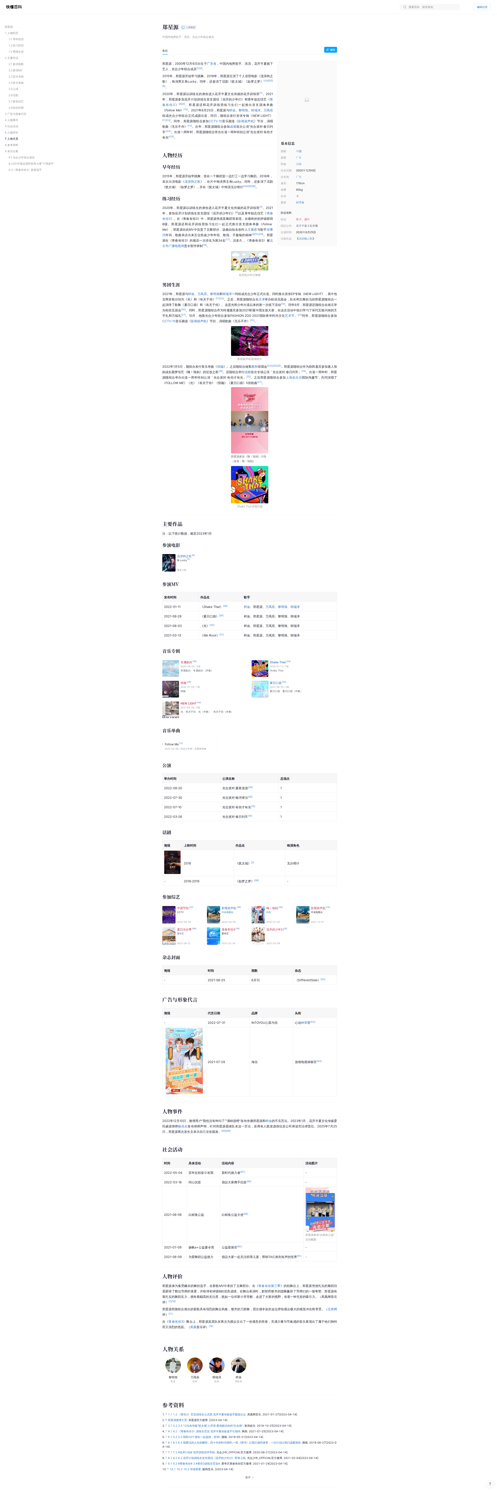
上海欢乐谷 (294, 377)
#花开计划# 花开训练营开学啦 (196, 1452)
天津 (262, 299)
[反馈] (490, 1484)
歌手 (299, 219)
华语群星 (195, 1469)
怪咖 (220, 366)
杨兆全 (183, 1126)
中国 (299, 151)
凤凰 (193, 1327)
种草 (304, 1023)
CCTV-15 (215, 121)
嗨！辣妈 (272, 908)
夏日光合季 (184, 929)
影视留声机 (246, 121)
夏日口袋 (276, 683)
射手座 (300, 202)
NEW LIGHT (189, 703)
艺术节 (290, 316)
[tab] (165, 51)
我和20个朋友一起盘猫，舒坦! (201, 1437)
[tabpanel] (249, 694)
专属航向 (186, 662)
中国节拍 (183, 908)
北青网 (332, 1309)
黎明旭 (243, 110)
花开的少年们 (275, 929)
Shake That (278, 662)
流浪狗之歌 (305, 238)
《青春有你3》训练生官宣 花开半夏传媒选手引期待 (209, 1431)
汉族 (299, 164)
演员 (307, 219)
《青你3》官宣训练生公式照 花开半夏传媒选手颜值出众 (212, 1414)
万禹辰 (268, 110)
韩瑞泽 (255, 110)
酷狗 (255, 366)
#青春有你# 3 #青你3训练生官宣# (199, 1463)
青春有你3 (228, 929)
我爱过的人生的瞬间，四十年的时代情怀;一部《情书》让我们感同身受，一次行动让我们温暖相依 (242, 1442)
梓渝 (232, 110)
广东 (299, 157)
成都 (233, 126)
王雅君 (252, 229)
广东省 (211, 63)
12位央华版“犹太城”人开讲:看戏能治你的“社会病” (213, 1425)
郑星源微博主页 (177, 1420)
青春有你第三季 (269, 1286)
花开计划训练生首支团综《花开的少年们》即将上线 (214, 1458)
